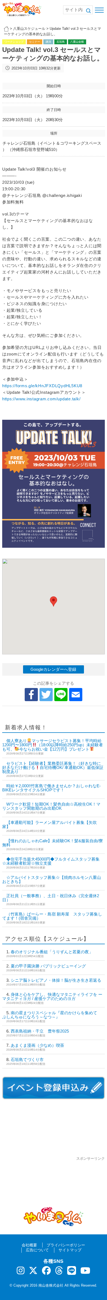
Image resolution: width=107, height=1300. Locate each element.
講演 (48, 41)
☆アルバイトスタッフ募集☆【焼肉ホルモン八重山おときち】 (51, 879)
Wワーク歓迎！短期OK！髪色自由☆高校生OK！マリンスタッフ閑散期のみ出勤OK (51, 806)
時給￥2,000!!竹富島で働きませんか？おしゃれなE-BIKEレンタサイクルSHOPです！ (51, 787)
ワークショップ (14, 41)
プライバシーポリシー (66, 1245)
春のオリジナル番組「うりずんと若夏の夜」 (52, 951)
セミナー (34, 41)
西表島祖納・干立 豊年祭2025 (40, 1031)
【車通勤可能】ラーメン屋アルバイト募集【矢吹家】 (49, 824)
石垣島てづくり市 (27, 1059)
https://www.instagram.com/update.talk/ (41, 399)
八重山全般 (77, 41)
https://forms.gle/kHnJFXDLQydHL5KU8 (42, 385)
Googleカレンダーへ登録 (53, 669)
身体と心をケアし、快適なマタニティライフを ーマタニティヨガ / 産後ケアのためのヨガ (52, 996)
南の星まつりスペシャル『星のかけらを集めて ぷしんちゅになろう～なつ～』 (51, 1014)
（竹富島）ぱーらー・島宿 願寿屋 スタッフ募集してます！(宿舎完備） (52, 916)
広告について (37, 1250)
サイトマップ (69, 1250)
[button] (53, 601)
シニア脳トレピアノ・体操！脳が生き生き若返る (56, 980)
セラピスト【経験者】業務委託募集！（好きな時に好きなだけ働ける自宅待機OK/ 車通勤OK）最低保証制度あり (52, 767)
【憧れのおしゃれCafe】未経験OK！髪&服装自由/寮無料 (52, 842)
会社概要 (29, 1245)
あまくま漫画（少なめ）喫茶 (37, 1045)
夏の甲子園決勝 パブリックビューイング (48, 966)
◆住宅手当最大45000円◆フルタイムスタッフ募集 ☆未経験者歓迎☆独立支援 (51, 861)
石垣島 (61, 41)
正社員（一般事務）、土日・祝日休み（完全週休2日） (50, 897)
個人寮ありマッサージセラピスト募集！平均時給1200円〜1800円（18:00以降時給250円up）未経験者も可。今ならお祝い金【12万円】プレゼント (52, 744)
